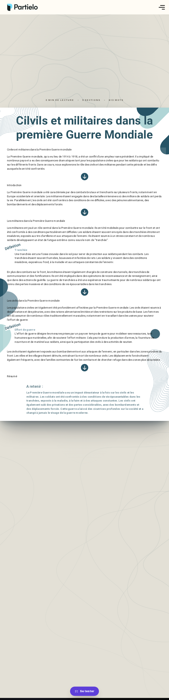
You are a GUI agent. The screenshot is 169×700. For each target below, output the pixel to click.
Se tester (87, 691)
